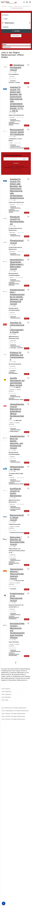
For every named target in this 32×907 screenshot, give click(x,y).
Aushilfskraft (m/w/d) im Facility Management (16, 492)
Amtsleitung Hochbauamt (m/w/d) (17, 67)
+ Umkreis (5, 27)
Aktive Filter (4, 42)
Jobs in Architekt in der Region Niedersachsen (13, 716)
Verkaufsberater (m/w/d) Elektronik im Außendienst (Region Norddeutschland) (17, 411)
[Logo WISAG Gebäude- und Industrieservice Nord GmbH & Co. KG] (4, 539)
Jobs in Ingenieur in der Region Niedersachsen (13, 713)
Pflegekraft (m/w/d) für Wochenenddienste (17, 220)
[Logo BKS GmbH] (4, 406)
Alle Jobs (11, 72)
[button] (29, 27)
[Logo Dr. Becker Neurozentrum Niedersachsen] (4, 218)
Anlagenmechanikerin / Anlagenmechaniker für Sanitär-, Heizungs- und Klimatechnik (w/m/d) (17, 297)
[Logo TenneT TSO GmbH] (4, 625)
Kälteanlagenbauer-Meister (17, 468)
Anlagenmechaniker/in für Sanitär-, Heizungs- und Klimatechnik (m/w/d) (17, 442)
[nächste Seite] (16, 663)
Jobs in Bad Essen (6, 697)
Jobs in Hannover (5, 689)
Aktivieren (16, 163)
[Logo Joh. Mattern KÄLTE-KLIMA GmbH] (4, 468)
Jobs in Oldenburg (6, 694)
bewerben (26, 83)
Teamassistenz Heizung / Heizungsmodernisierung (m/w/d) (17, 574)
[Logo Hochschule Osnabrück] (4, 355)
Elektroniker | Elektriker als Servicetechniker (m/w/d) (17, 541)
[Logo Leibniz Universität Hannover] (4, 89)
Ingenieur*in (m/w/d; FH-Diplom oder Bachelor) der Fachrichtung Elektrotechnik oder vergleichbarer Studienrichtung (17, 188)
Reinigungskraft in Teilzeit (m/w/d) (17, 517)
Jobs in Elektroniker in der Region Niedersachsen (13, 708)
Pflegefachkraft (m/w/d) (17, 242)
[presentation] (24, 2)
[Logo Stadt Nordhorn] (4, 66)
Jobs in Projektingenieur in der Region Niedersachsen (15, 711)
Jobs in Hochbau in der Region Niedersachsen (13, 719)
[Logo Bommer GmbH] (4, 571)
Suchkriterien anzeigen (16, 171)
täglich (24, 159)
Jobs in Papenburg (6, 691)
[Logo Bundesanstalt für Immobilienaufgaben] (4, 261)
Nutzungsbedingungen (8, 167)
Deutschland (12, 680)
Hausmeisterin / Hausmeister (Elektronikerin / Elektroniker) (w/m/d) (17, 264)
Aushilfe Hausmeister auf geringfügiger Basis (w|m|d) (17, 382)
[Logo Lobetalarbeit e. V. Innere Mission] (4, 131)
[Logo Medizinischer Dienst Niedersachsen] (4, 490)
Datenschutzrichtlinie (19, 166)
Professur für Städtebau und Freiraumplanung (17, 356)
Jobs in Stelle (4, 700)
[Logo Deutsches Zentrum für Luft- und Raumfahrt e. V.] (4, 595)
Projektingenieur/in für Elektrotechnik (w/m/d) (17, 597)
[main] (16, 364)
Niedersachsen (21, 680)
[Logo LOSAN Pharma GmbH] (4, 517)
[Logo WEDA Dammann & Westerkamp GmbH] (4, 324)
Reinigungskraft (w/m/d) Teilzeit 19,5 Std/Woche (17, 131)
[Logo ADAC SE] (4, 380)
